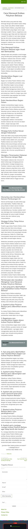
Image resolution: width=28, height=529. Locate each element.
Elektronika (9, 453)
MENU (24, 1)
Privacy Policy (5, 512)
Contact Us (4, 515)
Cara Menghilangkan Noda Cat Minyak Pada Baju (6, 459)
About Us (3, 509)
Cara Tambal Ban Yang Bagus (22, 459)
